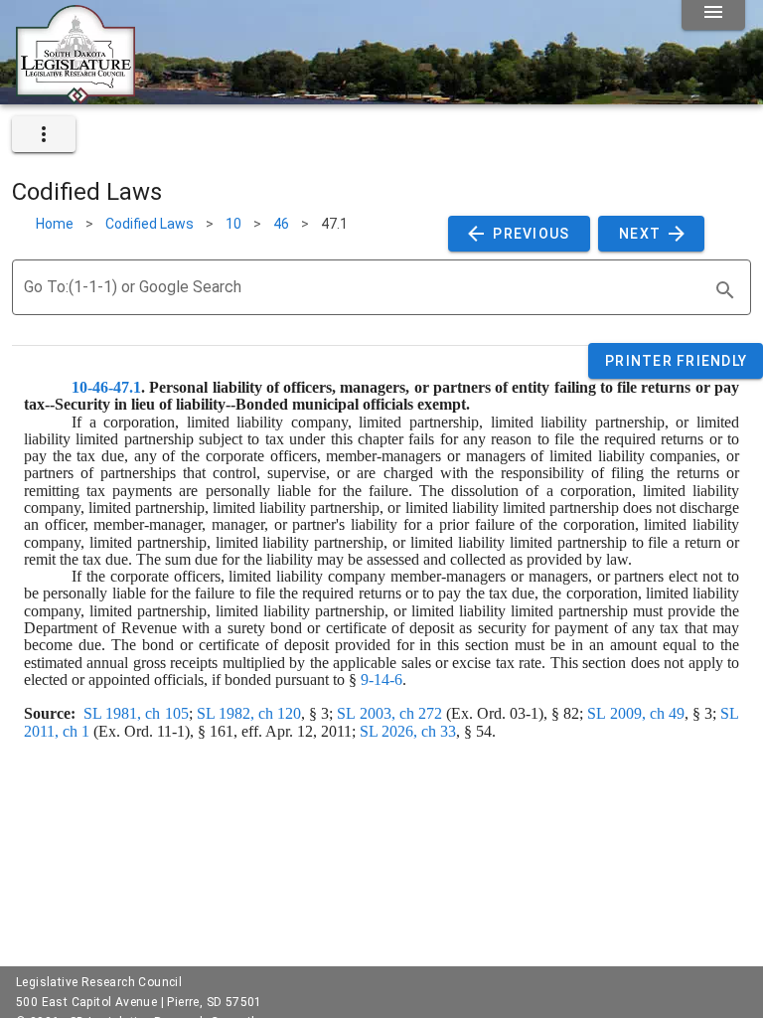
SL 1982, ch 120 (249, 713)
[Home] (75, 96)
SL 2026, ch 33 (408, 731)
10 (233, 224)
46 (281, 224)
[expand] (44, 134)
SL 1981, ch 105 (135, 713)
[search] (725, 290)
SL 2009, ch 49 (635, 713)
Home (55, 224)
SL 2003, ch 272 (389, 713)
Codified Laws (149, 224)
